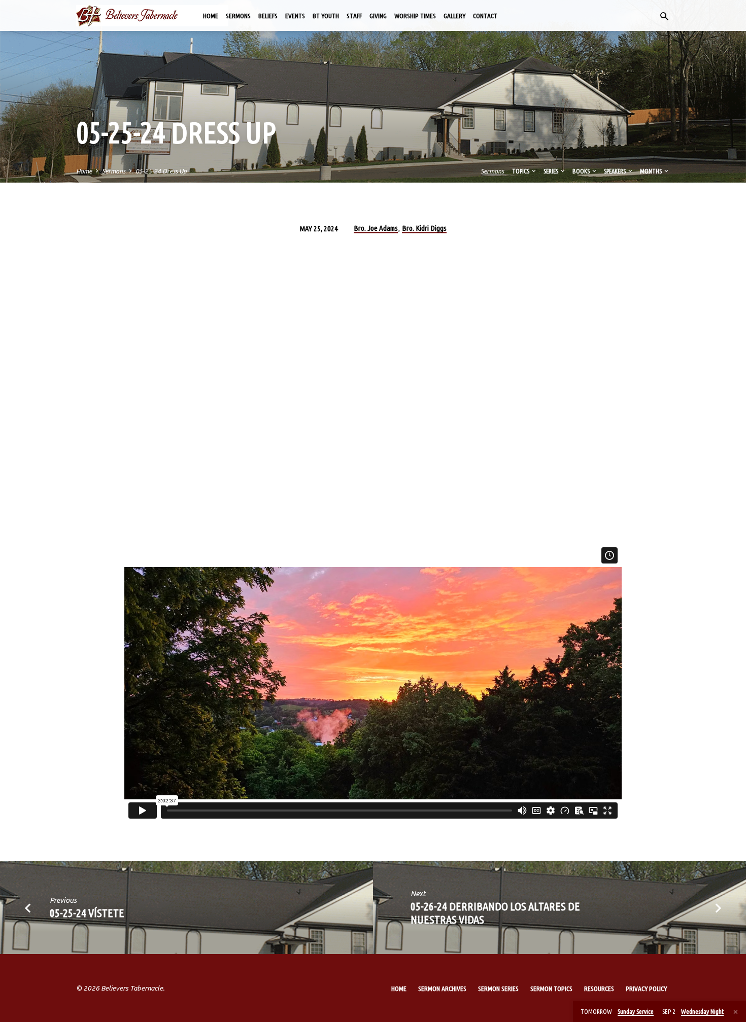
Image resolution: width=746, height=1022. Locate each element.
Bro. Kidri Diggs (424, 228)
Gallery (454, 16)
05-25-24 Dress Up (161, 170)
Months (651, 170)
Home (210, 16)
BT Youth (326, 16)
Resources (599, 988)
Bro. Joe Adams (376, 228)
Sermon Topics (551, 988)
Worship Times (415, 16)
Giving (378, 16)
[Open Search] (664, 16)
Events (295, 16)
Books (581, 170)
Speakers (615, 170)
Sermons (238, 16)
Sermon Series (498, 988)
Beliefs (268, 16)
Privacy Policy (646, 988)
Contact (485, 16)
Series (551, 170)
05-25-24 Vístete (87, 912)
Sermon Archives (442, 988)
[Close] (735, 1011)
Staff (354, 16)
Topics (521, 170)
